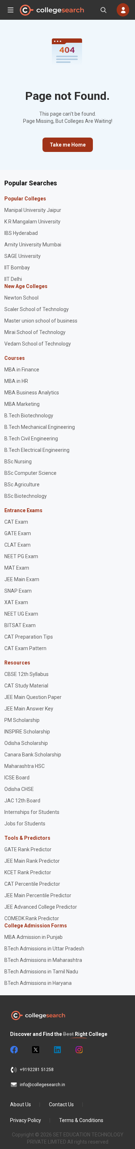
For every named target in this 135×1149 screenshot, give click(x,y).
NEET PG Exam (21, 556)
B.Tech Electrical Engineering (36, 450)
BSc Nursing (18, 461)
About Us (20, 1104)
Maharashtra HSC (24, 766)
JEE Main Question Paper (33, 697)
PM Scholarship (22, 720)
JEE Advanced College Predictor (40, 907)
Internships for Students (31, 812)
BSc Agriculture (22, 484)
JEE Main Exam (21, 579)
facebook (14, 1050)
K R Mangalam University (32, 221)
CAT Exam (16, 522)
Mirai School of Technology (35, 332)
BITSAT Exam (20, 625)
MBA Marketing (22, 404)
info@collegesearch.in (42, 1084)
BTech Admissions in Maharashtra (43, 960)
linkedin (57, 1050)
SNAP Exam (18, 591)
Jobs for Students (24, 823)
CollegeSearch (51, 10)
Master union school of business (40, 321)
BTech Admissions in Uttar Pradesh (44, 948)
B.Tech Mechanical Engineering (39, 427)
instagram (78, 1050)
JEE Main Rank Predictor (32, 861)
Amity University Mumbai (32, 244)
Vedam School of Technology (37, 344)
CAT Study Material (26, 686)
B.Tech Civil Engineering (31, 438)
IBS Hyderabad (21, 233)
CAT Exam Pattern (25, 648)
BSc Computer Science (30, 473)
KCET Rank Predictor (27, 872)
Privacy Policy (25, 1120)
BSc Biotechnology (25, 496)
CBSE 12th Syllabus (26, 674)
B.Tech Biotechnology (28, 415)
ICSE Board (17, 777)
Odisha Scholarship (26, 743)
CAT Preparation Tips (28, 637)
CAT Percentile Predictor (32, 884)
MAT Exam (16, 568)
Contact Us (61, 1104)
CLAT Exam (17, 545)
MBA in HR (16, 381)
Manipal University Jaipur (32, 210)
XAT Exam (16, 602)
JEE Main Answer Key (28, 709)
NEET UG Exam (21, 614)
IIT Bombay (17, 267)
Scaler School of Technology (36, 309)
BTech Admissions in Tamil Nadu (41, 971)
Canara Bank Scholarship (32, 754)
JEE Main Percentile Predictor (37, 895)
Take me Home (68, 145)
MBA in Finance (21, 369)
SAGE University (22, 256)
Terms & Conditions (81, 1120)
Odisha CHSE (19, 789)
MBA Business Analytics (31, 392)
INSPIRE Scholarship (27, 732)
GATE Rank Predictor (27, 849)
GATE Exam (17, 533)
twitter (35, 1050)
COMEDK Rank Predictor (31, 918)
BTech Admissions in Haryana (38, 983)
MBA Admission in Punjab (33, 937)
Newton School (21, 298)
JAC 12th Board (22, 800)
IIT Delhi (13, 279)
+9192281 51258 (37, 1069)
